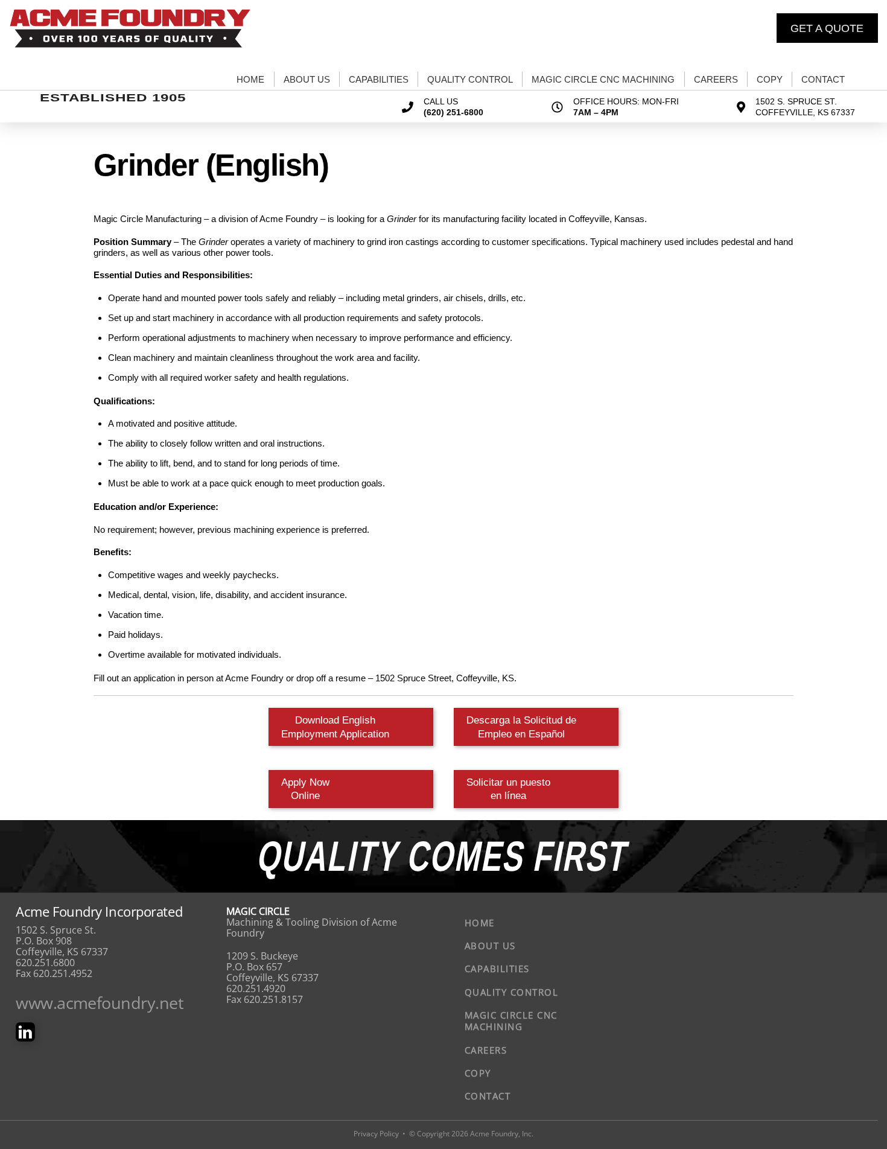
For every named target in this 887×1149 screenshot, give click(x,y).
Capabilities (379, 79)
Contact (823, 79)
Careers (716, 79)
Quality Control (470, 79)
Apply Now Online (305, 789)
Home (250, 79)
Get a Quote (826, 28)
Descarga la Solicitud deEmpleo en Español (521, 727)
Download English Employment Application (335, 727)
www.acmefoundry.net (99, 1002)
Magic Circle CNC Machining (603, 79)
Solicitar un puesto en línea (508, 789)
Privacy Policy (376, 1133)
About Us (307, 79)
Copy (770, 79)
